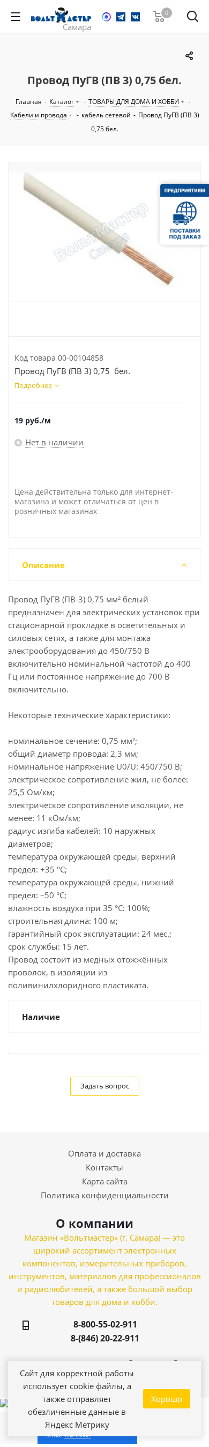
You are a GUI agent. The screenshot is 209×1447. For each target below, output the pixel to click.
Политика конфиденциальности (105, 1195)
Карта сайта (105, 1181)
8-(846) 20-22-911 (105, 1338)
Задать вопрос (104, 1086)
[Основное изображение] (104, 237)
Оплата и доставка (104, 1153)
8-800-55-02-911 (105, 1324)
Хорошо (166, 1398)
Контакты (104, 1167)
